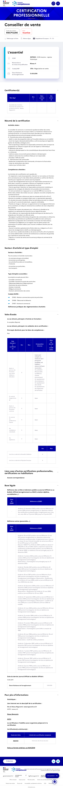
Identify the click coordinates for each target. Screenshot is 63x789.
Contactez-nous (31, 787)
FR (50, 38)
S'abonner (9, 761)
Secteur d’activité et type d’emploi (21, 247)
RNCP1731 (15, 741)
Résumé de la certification (17, 120)
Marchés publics (31, 779)
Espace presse (22, 779)
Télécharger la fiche (12, 38)
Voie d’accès (10, 314)
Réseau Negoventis (12, 714)
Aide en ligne (27, 38)
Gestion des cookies (10, 783)
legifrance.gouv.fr (33, 776)
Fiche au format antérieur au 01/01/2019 (21, 748)
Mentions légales (52, 783)
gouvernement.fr (7, 776)
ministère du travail (18, 776)
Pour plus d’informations (16, 694)
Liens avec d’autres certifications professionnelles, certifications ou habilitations (29, 472)
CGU (45, 783)
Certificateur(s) (12, 90)
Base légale (10, 485)
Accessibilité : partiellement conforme (33, 783)
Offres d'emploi (13, 779)
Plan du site (19, 783)
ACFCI (9, 719)
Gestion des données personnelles (44, 779)
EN (53, 38)
